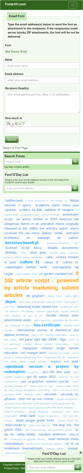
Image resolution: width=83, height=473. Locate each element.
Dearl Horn (54, 296)
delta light (71, 296)
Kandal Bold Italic (56, 334)
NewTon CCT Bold (64, 361)
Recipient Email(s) (17, 88)
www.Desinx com (15, 452)
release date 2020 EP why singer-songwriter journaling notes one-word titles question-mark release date (41, 390)
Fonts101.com (15, 4)
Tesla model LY (15, 425)
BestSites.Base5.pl (22, 243)
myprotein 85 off (55, 357)
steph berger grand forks (35, 420)
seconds (51, 394)
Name (8, 59)
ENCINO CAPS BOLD (47, 311)
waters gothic (55, 448)
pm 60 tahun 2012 (41, 377)
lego (11, 166)
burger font (57, 252)
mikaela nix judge (59, 352)
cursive (18, 166)
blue (23, 252)
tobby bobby (26, 434)
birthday (11, 252)
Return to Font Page (15, 148)
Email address (14, 74)
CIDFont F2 (50, 262)
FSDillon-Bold (14, 200)
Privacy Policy (11, 468)
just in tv (37, 334)
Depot (11, 301)
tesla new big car (39, 425)
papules (34, 372)
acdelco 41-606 (30, 210)
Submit (12, 139)
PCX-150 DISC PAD (56, 372)
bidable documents (63, 248)
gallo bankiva (42, 320)
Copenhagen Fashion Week (26, 267)
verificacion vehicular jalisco (44, 443)
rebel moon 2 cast (41, 386)
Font (8, 45)
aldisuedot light (30, 214)
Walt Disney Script (16, 51)
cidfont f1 (29, 262)
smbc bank (28, 416)
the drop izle (62, 425)
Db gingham (35, 296)
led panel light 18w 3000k (38, 339)
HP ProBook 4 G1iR (17, 325)
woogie (73, 448)
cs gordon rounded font (56, 274)
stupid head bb (68, 420)
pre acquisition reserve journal (45, 381)
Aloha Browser (51, 214)
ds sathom (12, 311)
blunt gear (38, 252)
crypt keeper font (26, 273)
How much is (13, 118)
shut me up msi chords (36, 399)
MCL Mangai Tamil (33, 353)
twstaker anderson (52, 434)
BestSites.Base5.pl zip (62, 243)
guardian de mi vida (65, 320)
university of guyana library (27, 439)
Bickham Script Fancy (23, 248)
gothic (26, 166)
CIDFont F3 (70, 262)
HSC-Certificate (47, 325)
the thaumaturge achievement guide (48, 429)
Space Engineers (48, 415)
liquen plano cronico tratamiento (47, 344)
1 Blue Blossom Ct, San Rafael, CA (46, 200)
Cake (49, 257)
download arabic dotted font (37, 307)
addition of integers (59, 210)
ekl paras (28, 311)
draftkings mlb (69, 306)
